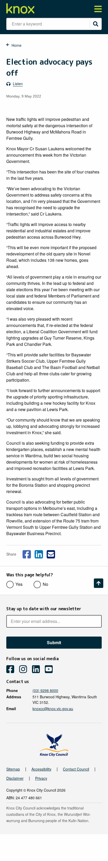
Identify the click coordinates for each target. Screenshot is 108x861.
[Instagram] (25, 670)
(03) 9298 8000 (45, 690)
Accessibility (41, 769)
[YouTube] (51, 670)
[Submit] (96, 24)
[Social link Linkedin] (39, 553)
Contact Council (76, 769)
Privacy (41, 778)
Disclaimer (15, 778)
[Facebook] (12, 670)
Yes (19, 584)
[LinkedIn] (38, 670)
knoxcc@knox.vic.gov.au (53, 708)
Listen (18, 83)
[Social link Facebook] (27, 553)
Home (16, 45)
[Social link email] (51, 553)
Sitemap (13, 769)
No (45, 584)
